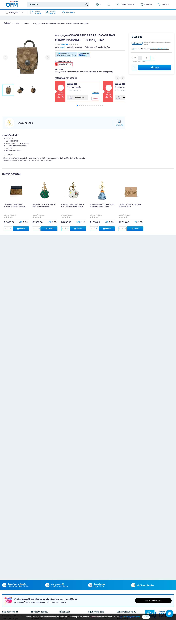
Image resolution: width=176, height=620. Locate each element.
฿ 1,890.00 (137, 37)
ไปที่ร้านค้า (119, 125)
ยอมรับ (146, 617)
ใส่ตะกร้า (22, 228)
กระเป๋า (26, 23)
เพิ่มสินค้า (155, 67)
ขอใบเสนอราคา (137, 43)
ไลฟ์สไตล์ (7, 23)
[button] (117, 78)
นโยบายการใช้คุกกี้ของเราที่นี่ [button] (130, 616)
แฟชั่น (17, 23)
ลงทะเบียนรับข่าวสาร (153, 600)
